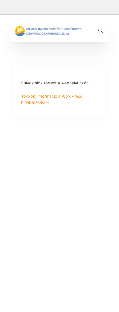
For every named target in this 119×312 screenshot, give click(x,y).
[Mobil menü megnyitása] (89, 31)
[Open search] (101, 31)
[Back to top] (98, 294)
